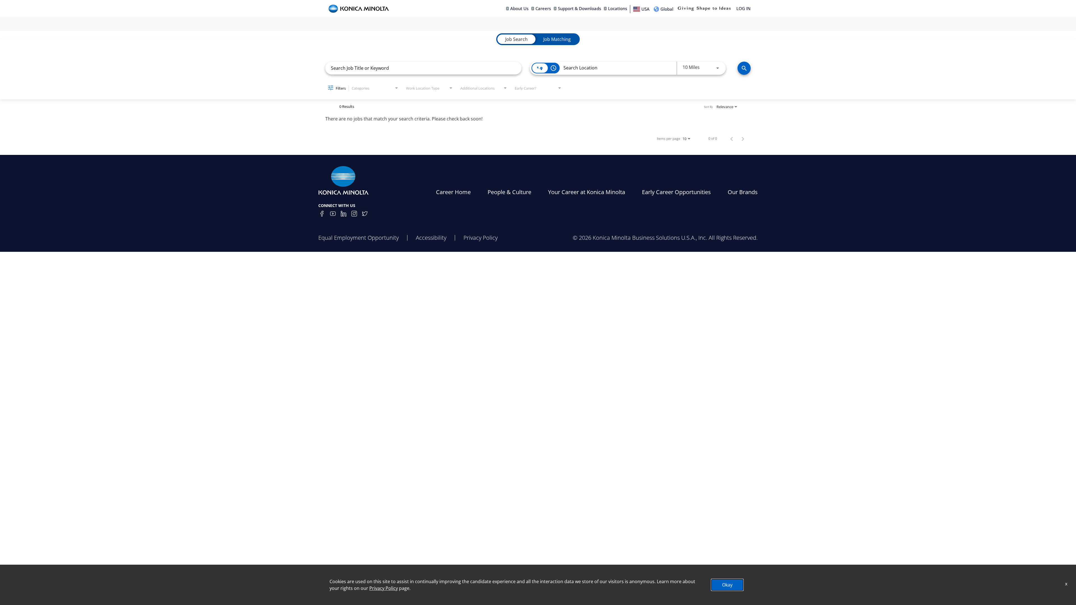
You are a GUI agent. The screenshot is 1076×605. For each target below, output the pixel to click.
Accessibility (431, 237)
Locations (617, 8)
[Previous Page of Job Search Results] (731, 138)
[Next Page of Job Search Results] (742, 138)
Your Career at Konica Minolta (586, 192)
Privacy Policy (480, 237)
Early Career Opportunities (676, 192)
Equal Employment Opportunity (358, 237)
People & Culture (509, 192)
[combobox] (423, 68)
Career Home (453, 192)
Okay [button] (727, 585)
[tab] (516, 39)
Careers (543, 8)
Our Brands (743, 192)
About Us (519, 8)
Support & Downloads (579, 8)
